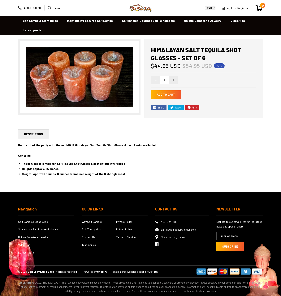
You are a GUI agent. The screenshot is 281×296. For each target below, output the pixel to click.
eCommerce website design (129, 271)
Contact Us (88, 237)
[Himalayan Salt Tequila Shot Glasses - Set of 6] (79, 77)
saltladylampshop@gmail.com (178, 229)
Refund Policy (124, 229)
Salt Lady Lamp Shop (41, 271)
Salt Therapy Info (92, 229)
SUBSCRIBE (230, 246)
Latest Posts (26, 252)
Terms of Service (126, 237)
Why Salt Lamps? (92, 221)
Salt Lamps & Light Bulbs (33, 221)
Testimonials (89, 244)
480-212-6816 (32, 8)
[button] (55, 8)
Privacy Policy (124, 221)
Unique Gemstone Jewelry (33, 237)
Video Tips (24, 244)
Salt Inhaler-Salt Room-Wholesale (38, 229)
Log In (229, 8)
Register (242, 8)
